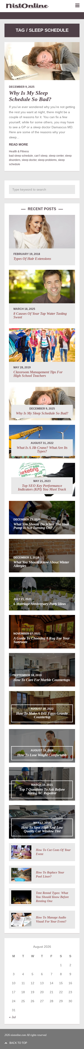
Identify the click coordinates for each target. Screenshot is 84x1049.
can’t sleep (40, 155)
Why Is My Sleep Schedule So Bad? (30, 96)
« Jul (12, 1017)
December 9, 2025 (21, 86)
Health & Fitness (19, 151)
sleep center (56, 155)
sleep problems (47, 160)
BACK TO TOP (18, 1042)
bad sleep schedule (21, 155)
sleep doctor (29, 160)
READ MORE (18, 144)
